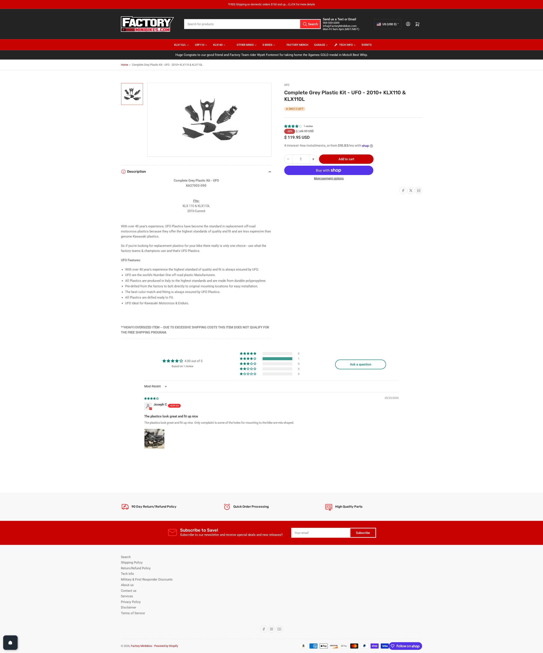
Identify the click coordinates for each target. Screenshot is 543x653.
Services (127, 596)
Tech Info (127, 574)
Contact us (128, 591)
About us (127, 585)
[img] (151, 398)
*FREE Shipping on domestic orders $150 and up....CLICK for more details (271, 4)
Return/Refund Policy (136, 568)
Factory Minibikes (141, 645)
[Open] (10, 642)
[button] (293, 126)
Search (126, 557)
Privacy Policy (131, 602)
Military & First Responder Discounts (147, 579)
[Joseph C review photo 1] (154, 439)
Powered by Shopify (166, 645)
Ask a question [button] (360, 364)
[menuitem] (178, 44)
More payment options (329, 178)
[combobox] (252, 24)
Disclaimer (128, 607)
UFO (286, 84)
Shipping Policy (132, 562)
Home (124, 64)
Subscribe (363, 533)
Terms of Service (133, 613)
